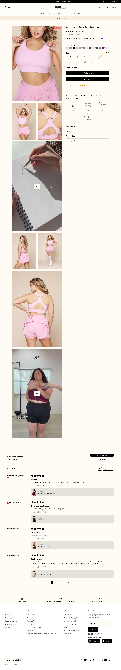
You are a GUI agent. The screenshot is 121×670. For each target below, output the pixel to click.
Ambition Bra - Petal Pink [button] (45, 574)
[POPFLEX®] (61, 7)
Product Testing (10, 624)
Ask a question (102, 459)
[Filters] (99, 469)
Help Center (67, 615)
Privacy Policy (68, 627)
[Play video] (37, 186)
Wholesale (30, 630)
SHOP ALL (51, 14)
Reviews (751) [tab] (11, 469)
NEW (42, 14)
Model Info (69, 131)
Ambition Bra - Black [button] (44, 520)
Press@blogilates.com (32, 664)
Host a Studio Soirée (34, 627)
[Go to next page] (72, 582)
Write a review (102, 455)
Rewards (101, 7)
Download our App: (94, 637)
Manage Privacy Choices (71, 630)
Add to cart (88, 73)
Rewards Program (33, 621)
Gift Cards (30, 624)
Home (6, 23)
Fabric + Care (70, 136)
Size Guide (30, 615)
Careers (8, 627)
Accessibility (67, 634)
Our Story (8, 615)
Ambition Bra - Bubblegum (17, 23)
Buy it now (87, 79)
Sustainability (9, 618)
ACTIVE (59, 14)
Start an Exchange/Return (72, 618)
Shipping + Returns (72, 141)
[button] (60, 18)
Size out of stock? (72, 67)
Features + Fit (70, 126)
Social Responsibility (12, 621)
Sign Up (93, 629)
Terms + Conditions (69, 624)
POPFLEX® (13, 664)
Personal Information (70, 621)
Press (28, 618)
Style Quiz (76, 14)
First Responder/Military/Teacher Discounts (41, 634)
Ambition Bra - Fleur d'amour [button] (46, 493)
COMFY (67, 14)
